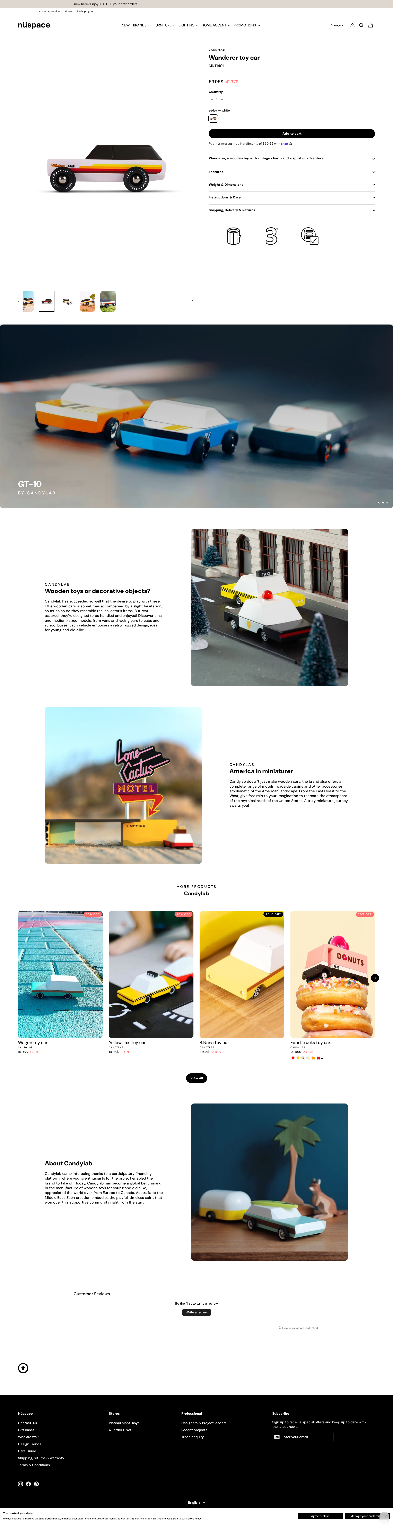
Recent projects (194, 1430)
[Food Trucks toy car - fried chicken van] (313, 1058)
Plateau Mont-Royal (124, 1423)
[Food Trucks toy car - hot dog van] (298, 1058)
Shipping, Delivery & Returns (232, 210)
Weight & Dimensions (226, 184)
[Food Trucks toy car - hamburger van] (293, 1058)
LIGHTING (187, 25)
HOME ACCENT (214, 25)
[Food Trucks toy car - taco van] (308, 1058)
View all (196, 1078)
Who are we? (28, 1437)
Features (216, 172)
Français (337, 25)
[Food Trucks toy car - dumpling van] (318, 1058)
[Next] (375, 978)
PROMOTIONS (245, 25)
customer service (49, 11)
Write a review (197, 1312)
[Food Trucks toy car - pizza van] (303, 1058)
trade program (85, 11)
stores (68, 11)
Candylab (217, 49)
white (213, 118)
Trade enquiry (192, 1437)
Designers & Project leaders (204, 1423)
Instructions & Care (225, 197)
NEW (126, 25)
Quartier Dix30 (121, 1430)
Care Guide (27, 1451)
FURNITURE (163, 25)
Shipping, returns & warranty (41, 1458)
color (219, 110)
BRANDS (140, 25)
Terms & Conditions (34, 1465)
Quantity (216, 92)
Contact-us (27, 1423)
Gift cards (26, 1430)
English (194, 1502)
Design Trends (29, 1444)
